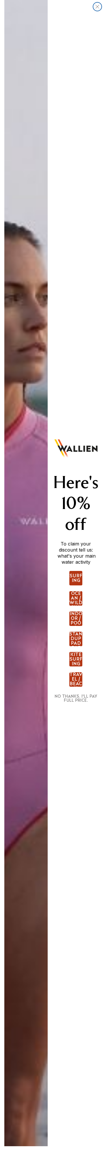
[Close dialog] (97, 6)
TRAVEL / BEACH (75, 679)
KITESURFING (76, 659)
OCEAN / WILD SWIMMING (75, 598)
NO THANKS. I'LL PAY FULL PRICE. (76, 698)
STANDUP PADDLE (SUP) (75, 639)
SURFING (76, 578)
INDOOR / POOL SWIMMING (76, 618)
